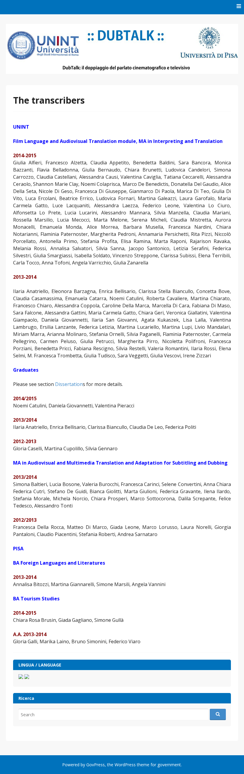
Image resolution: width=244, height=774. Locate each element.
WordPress (125, 764)
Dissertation (69, 384)
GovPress (95, 764)
